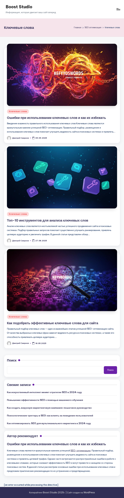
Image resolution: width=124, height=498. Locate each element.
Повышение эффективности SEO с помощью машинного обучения (45, 400)
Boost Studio (19, 6)
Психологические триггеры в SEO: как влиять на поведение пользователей (50, 415)
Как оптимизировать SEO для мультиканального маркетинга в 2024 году (49, 423)
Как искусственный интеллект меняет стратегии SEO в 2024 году (44, 392)
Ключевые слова (18, 111)
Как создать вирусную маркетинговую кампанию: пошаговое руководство (49, 407)
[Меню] (118, 9)
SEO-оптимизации (81, 450)
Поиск (11, 360)
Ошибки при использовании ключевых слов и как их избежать (56, 118)
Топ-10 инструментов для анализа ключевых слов (47, 220)
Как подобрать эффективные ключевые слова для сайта (52, 323)
